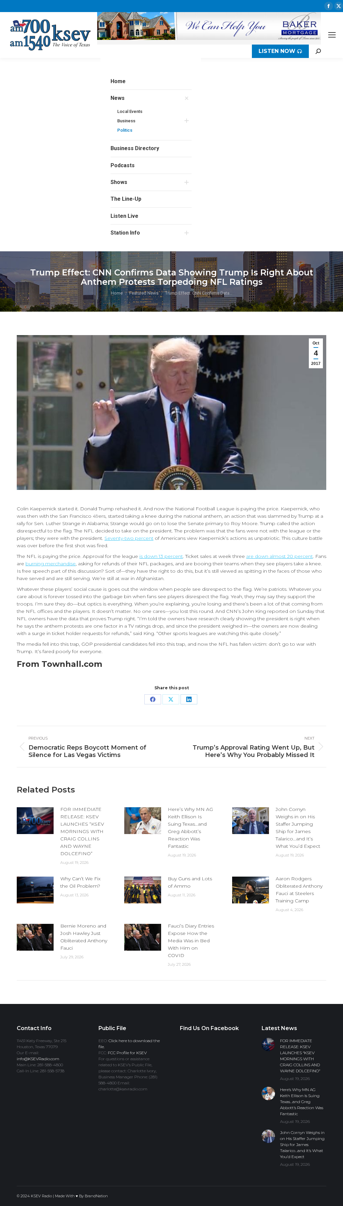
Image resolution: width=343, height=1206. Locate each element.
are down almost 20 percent (279, 556)
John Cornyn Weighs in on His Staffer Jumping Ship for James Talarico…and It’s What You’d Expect (298, 827)
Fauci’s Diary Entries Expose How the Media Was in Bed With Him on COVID (191, 940)
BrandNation (96, 1196)
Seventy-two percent (129, 538)
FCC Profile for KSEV (127, 1052)
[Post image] (35, 820)
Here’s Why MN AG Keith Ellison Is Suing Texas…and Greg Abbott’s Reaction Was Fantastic (190, 827)
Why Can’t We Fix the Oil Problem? (80, 882)
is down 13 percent (161, 556)
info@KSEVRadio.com (38, 1058)
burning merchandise (50, 564)
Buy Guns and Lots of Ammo (190, 882)
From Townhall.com (59, 664)
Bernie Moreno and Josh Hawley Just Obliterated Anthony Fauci (83, 937)
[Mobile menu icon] (332, 34)
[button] (192, 68)
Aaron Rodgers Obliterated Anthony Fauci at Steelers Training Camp (299, 890)
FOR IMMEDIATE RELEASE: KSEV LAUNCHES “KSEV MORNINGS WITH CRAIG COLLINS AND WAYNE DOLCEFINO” (82, 831)
